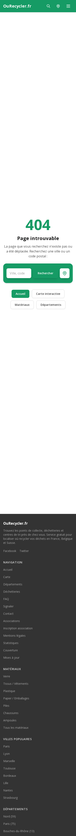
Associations (11, 621)
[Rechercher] (48, 6)
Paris (6, 746)
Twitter (24, 551)
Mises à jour (11, 657)
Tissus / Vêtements (15, 684)
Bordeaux (9, 776)
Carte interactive (48, 294)
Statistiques (10, 643)
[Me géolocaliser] (65, 273)
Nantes (8, 790)
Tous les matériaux (15, 728)
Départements (51, 305)
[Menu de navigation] (68, 6)
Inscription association (18, 628)
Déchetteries (11, 592)
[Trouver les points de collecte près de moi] (58, 6)
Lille (5, 783)
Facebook (9, 551)
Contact (8, 613)
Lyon (6, 754)
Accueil (20, 294)
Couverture (10, 650)
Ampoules (9, 720)
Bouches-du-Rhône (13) (18, 831)
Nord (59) (9, 816)
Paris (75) (9, 824)
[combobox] (18, 273)
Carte (6, 577)
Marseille (9, 761)
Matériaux (22, 305)
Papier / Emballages (16, 698)
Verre (6, 676)
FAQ (6, 599)
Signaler (8, 606)
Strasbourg (10, 798)
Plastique (9, 691)
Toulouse (9, 768)
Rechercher (45, 273)
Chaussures (10, 713)
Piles (6, 706)
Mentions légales (14, 635)
